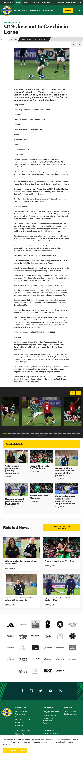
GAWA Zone (19, 722)
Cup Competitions (70, 714)
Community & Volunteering (48, 719)
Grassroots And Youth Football (51, 712)
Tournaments (20, 714)
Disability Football (49, 716)
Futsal (45, 723)
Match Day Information (23, 720)
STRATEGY (46, 3)
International (20, 10)
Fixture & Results (70, 711)
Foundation (48, 10)
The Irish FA (8, 3)
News (18, 3)
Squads (18, 717)
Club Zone (19, 725)
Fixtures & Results (21, 711)
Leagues (67, 717)
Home (4, 39)
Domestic (34, 10)
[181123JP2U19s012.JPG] (41, 411)
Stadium (35, 3)
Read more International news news (61, 527)
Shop (26, 3)
